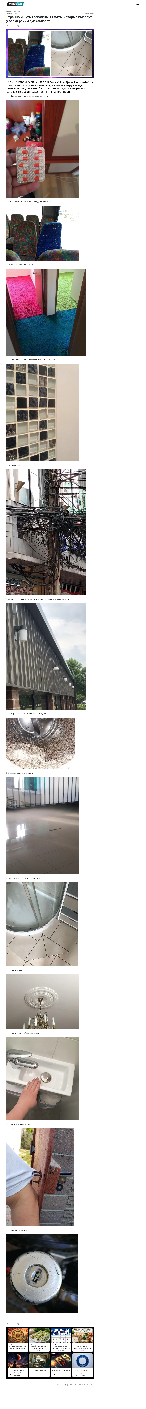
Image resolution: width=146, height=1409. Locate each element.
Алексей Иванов (89, 13)
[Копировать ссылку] (13, 26)
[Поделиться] (18, 26)
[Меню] (137, 4)
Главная (9, 11)
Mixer (17, 11)
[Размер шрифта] (8, 26)
